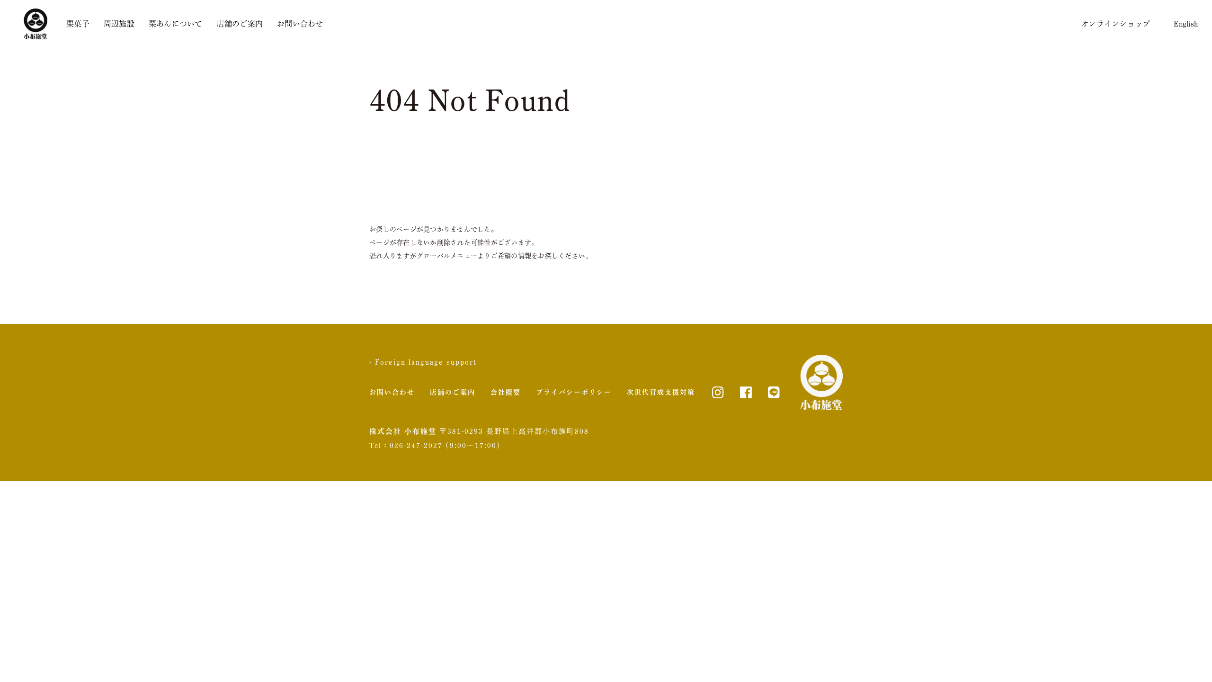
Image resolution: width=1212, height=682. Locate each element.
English (1186, 23)
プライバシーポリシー (574, 392)
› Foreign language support (423, 362)
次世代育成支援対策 (661, 392)
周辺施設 (119, 23)
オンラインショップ (1115, 23)
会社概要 (505, 392)
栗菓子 (77, 23)
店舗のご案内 (240, 23)
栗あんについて (176, 23)
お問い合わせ (300, 23)
